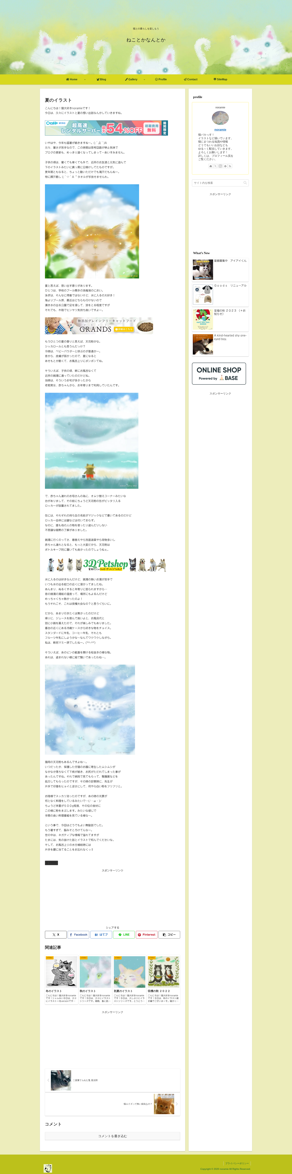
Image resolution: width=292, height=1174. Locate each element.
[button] (169, 934)
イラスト (53, 863)
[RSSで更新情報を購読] (230, 166)
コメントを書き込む (112, 1136)
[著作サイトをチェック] (211, 166)
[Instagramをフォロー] (220, 166)
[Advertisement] (112, 896)
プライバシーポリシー (237, 1163)
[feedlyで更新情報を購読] (225, 166)
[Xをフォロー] (215, 166)
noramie (220, 129)
